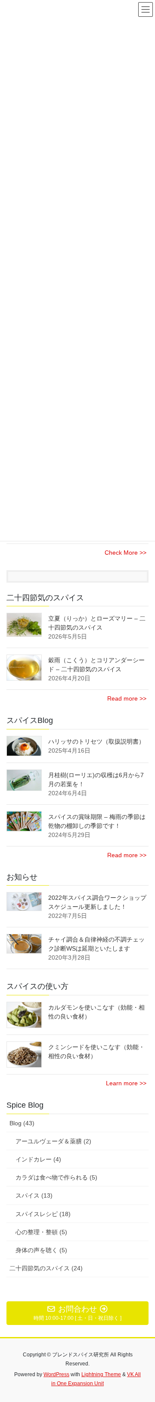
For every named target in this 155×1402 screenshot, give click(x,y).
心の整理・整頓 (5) (41, 1232)
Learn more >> (126, 1083)
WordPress (56, 1374)
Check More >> (125, 552)
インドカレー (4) (38, 1159)
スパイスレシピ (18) (43, 1214)
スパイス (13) (34, 1195)
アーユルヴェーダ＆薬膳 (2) (53, 1141)
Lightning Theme (101, 1374)
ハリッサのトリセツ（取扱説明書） (96, 741)
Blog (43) (21, 1123)
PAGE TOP (143, 1352)
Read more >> (126, 698)
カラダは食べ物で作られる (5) (56, 1177)
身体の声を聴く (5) (41, 1250)
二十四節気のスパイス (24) (46, 1268)
